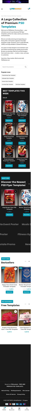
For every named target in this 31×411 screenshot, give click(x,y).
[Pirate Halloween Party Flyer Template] (9, 150)
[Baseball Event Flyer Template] (21, 128)
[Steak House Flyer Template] (9, 128)
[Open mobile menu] (2, 9)
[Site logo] (15, 9)
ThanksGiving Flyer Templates (8, 75)
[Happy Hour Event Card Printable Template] (9, 272)
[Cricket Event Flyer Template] (21, 150)
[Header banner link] (15, 1)
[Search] (24, 67)
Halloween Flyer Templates (8, 78)
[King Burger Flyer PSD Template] (9, 106)
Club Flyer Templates (20, 84)
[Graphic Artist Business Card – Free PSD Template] (9, 314)
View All (5, 97)
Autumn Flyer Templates (7, 81)
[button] (24, 182)
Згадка (24, 402)
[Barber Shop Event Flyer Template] (21, 106)
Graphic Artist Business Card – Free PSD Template (9, 325)
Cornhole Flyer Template (7, 84)
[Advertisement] (15, 361)
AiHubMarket (17, 402)
